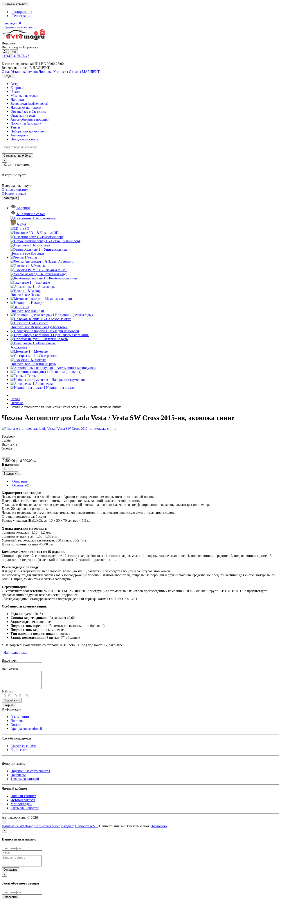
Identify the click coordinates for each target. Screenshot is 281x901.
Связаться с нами (23, 746)
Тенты (15, 127)
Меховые (39, 351)
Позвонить (159, 826)
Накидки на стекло (25, 139)
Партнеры (18, 775)
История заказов (23, 800)
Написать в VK (86, 826)
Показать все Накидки (27, 311)
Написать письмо (112, 826)
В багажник (45, 218)
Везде (15, 84)
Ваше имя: (9, 660)
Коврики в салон (31, 214)
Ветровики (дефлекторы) (29, 103)
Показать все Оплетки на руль (33, 364)
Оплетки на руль (23, 115)
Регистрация (21, 16)
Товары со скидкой (25, 779)
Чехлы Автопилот (60, 261)
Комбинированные (61, 278)
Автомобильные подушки (30, 119)
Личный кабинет (23, 796)
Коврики (17, 88)
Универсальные (54, 249)
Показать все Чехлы (25, 295)
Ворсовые (41, 245)
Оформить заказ (14, 193)
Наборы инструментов (28, 131)
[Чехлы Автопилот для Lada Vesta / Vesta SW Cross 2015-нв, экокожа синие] (59, 428)
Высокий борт (51, 237)
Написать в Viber (47, 826)
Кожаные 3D (48, 233)
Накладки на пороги (26, 107)
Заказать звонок (138, 826)
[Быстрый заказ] (21, 474)
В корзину (10, 473)
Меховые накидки (24, 95)
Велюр (34, 291)
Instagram (67, 826)
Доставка (17, 721)
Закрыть (9, 705)
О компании (20, 717)
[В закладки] (3, 458)
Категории (10, 198)
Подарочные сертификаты (30, 771)
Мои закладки (21, 804)
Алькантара (45, 286)
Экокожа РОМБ (54, 270)
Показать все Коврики (27, 253)
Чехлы (15, 92)
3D (25, 228)
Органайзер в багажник (28, 111)
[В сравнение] (8, 458)
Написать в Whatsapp (17, 826)
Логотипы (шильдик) (26, 123)
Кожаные (19, 347)
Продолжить (12, 700)
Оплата (16, 725)
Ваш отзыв (10, 669)
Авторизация (21, 12)
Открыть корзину (15, 189)
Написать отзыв (14, 652)
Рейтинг (8, 692)
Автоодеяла (19, 135)
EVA (22, 224)
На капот (39, 323)
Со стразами (46, 356)
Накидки (17, 99)
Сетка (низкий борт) (64, 241)
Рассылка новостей (25, 808)
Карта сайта (19, 750)
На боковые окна (57, 319)
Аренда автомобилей (26, 728)
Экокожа (38, 266)
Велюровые (45, 343)
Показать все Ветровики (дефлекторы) (39, 327)
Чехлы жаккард (54, 274)
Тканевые (41, 282)
